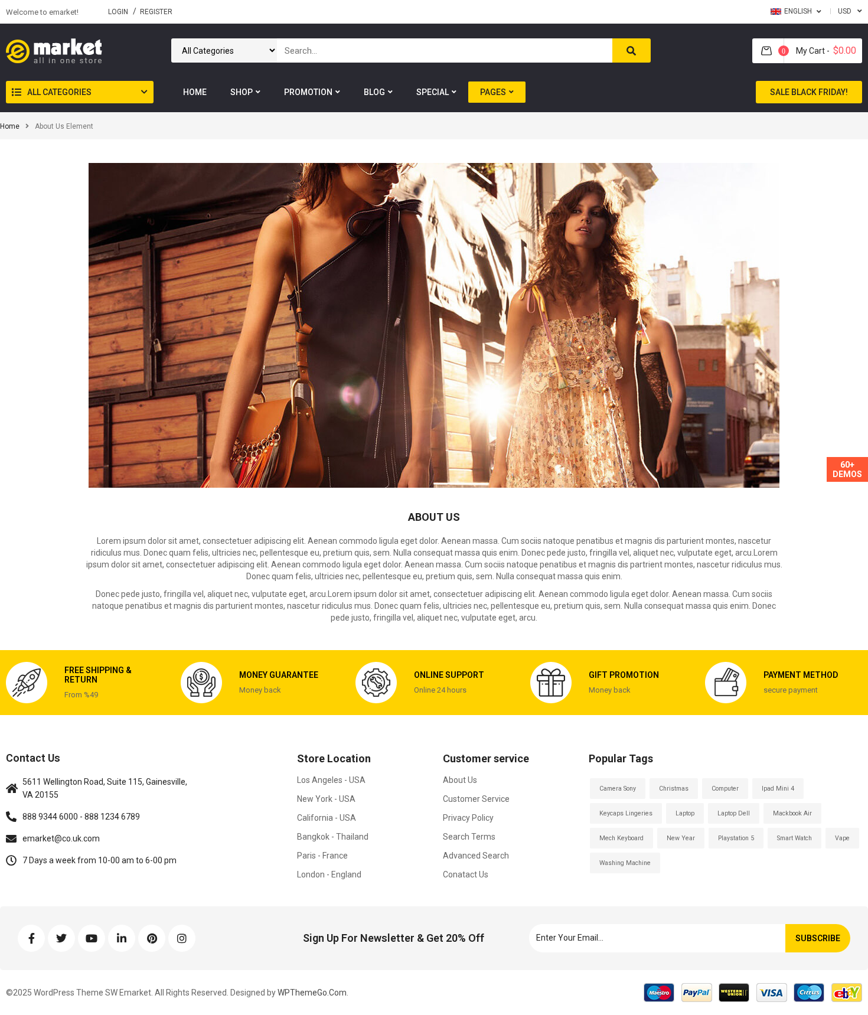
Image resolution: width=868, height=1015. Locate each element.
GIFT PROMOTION (624, 675)
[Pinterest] (151, 938)
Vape (842, 838)
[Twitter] (61, 938)
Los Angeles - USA (331, 780)
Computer (725, 788)
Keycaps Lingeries (625, 813)
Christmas (673, 788)
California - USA (326, 818)
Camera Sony (617, 788)
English (798, 11)
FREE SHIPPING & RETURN (98, 674)
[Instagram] (181, 938)
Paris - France (322, 855)
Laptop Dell (733, 813)
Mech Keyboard (621, 838)
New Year (681, 838)
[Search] (631, 50)
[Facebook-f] (31, 938)
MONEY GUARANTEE (278, 675)
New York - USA (326, 799)
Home (9, 126)
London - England (329, 874)
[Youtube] (91, 938)
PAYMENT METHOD (800, 675)
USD (844, 11)
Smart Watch (794, 838)
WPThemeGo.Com (311, 992)
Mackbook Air (792, 813)
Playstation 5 (736, 838)
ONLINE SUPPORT (449, 675)
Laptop (685, 813)
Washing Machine (625, 863)
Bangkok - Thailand (332, 836)
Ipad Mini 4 (778, 788)
